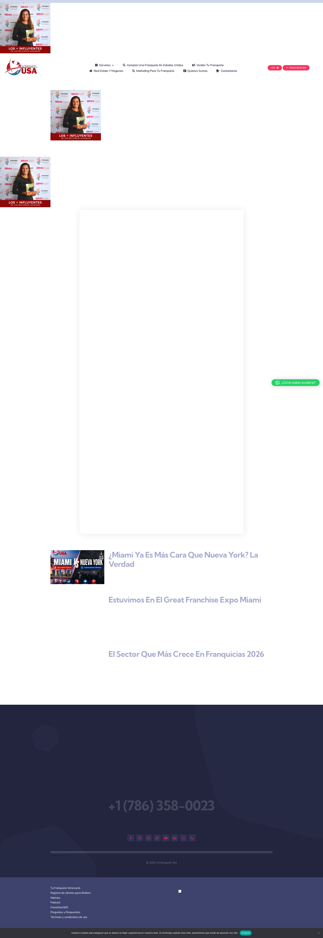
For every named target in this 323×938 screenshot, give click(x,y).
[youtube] (165, 821)
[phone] (192, 821)
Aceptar (245, 932)
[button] (182, 878)
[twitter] (139, 821)
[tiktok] (157, 821)
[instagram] (148, 821)
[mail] (183, 821)
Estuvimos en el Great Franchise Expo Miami (185, 599)
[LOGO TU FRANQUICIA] (22, 60)
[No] (318, 933)
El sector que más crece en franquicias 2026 (186, 644)
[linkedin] (174, 821)
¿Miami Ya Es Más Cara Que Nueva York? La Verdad (183, 559)
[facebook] (130, 821)
